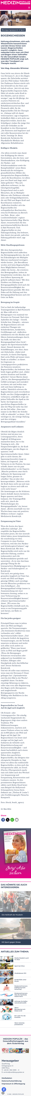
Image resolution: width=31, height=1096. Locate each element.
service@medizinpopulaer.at (13, 1072)
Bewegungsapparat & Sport (13, 30)
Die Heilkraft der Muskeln (12, 915)
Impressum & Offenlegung (13, 1084)
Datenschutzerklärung (11, 1081)
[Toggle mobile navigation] (29, 8)
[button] (3, 820)
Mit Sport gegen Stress (11, 942)
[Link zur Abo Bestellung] (15, 853)
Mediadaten (7, 1078)
